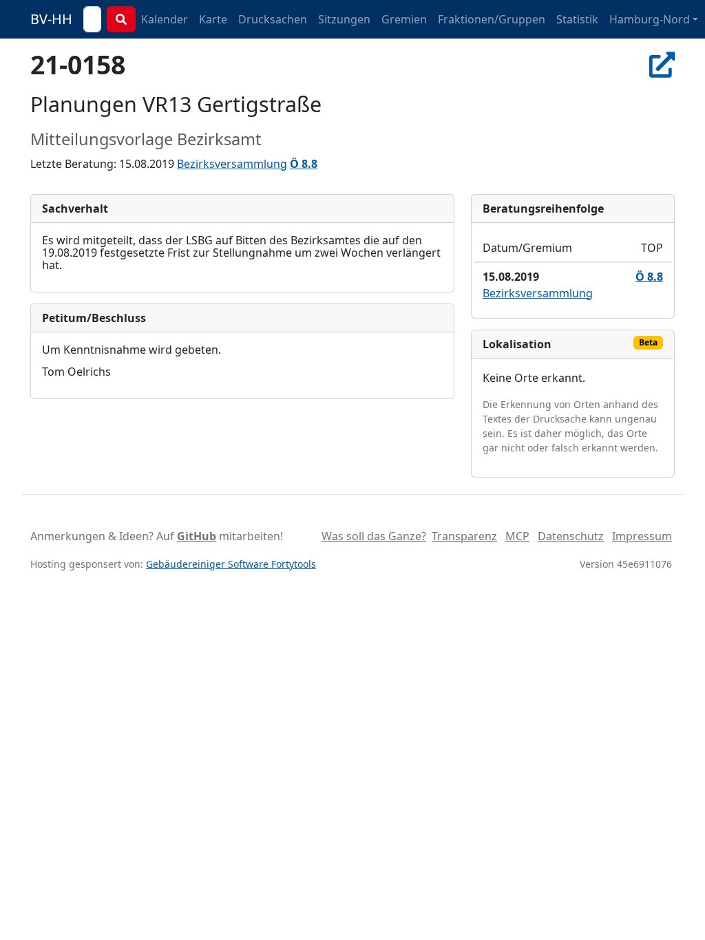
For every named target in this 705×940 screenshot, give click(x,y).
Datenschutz (571, 536)
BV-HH (51, 19)
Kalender (164, 19)
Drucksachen (272, 19)
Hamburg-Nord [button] (649, 19)
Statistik (577, 19)
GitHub (196, 536)
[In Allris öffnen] (662, 64)
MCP (517, 536)
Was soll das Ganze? (374, 536)
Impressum (642, 536)
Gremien (404, 19)
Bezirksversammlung (232, 163)
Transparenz (464, 536)
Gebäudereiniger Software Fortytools (231, 563)
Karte (213, 19)
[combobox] (92, 19)
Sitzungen (344, 19)
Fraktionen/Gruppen (491, 19)
